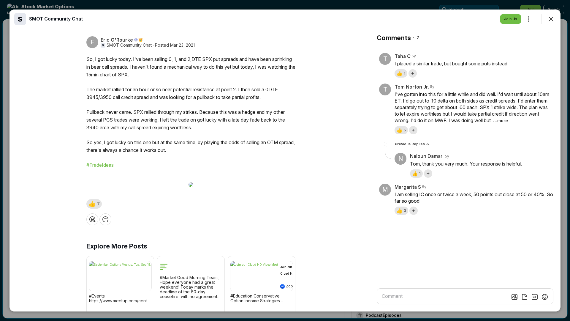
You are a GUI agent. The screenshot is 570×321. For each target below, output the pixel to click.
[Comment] (105, 219)
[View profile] (20, 19)
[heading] (56, 18)
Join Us (510, 19)
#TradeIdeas (100, 165)
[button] (94, 204)
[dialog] (285, 160)
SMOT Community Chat (129, 45)
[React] (92, 219)
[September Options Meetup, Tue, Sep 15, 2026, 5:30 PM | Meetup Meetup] (120, 276)
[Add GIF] (534, 297)
